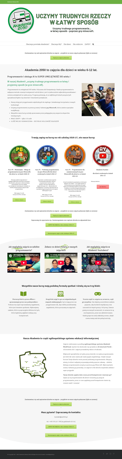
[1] (19, 144)
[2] (47, 144)
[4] (103, 144)
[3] (75, 144)
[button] (93, 44)
